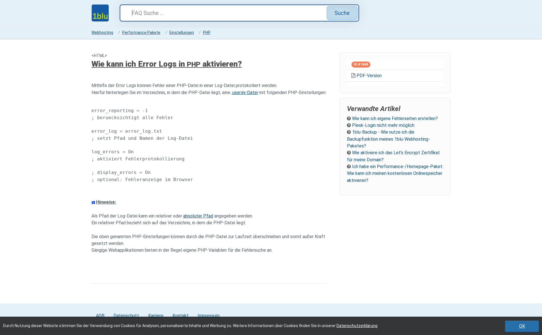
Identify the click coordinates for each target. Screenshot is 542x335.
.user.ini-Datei (244, 92)
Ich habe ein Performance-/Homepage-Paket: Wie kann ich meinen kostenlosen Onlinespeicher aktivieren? (395, 173)
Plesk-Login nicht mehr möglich (383, 125)
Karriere (155, 315)
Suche (342, 13)
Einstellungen (181, 32)
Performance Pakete (141, 32)
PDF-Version (369, 75)
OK (522, 326)
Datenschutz (126, 315)
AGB (100, 315)
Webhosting (102, 32)
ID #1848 (361, 64)
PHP (207, 32)
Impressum (209, 315)
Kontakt (180, 315)
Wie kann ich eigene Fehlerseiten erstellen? (395, 118)
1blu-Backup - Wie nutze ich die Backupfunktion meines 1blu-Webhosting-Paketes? (388, 139)
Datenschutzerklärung (356, 325)
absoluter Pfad (198, 216)
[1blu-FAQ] (105, 13)
